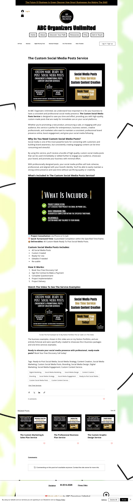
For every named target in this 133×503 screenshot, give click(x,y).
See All (113, 410)
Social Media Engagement (67, 376)
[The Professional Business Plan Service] (67, 422)
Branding (32, 376)
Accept (124, 500)
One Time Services (67, 43)
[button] (22, 15)
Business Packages (53, 43)
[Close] (130, 499)
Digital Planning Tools (39, 43)
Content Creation (88, 372)
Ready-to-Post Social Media (88, 376)
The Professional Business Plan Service (66, 436)
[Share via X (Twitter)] (34, 392)
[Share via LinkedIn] (39, 392)
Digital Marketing (35, 372)
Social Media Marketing (53, 372)
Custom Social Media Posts (38, 380)
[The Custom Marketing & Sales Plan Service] (33, 422)
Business (28, 43)
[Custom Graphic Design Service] (100, 422)
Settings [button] (104, 500)
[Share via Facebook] (29, 392)
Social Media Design (72, 372)
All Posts (20, 43)
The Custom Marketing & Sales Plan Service (32, 436)
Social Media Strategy (46, 376)
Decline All (113, 500)
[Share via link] (44, 392)
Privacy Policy (60, 500)
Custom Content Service (60, 380)
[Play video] (66, 310)
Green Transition (80, 43)
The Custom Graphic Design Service (97, 436)
